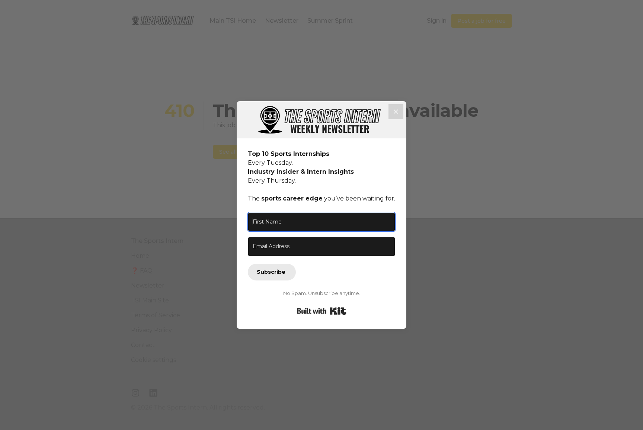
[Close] (395, 111)
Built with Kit (321, 311)
